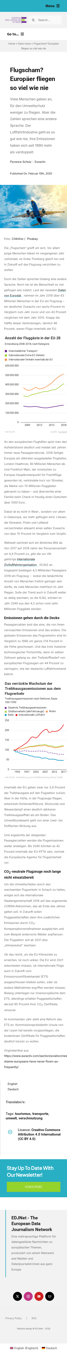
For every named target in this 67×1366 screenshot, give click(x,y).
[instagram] (28, 1296)
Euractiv (40, 162)
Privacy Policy (13, 1318)
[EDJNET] (15, 17)
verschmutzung (31, 1118)
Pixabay (33, 239)
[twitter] (17, 1296)
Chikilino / (19, 239)
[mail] (49, 1296)
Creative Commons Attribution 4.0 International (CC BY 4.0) (39, 1134)
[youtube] (38, 1296)
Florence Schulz (20, 162)
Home (11, 43)
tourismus (23, 1114)
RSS (34, 1318)
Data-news (24, 43)
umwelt (11, 1118)
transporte (40, 1114)
